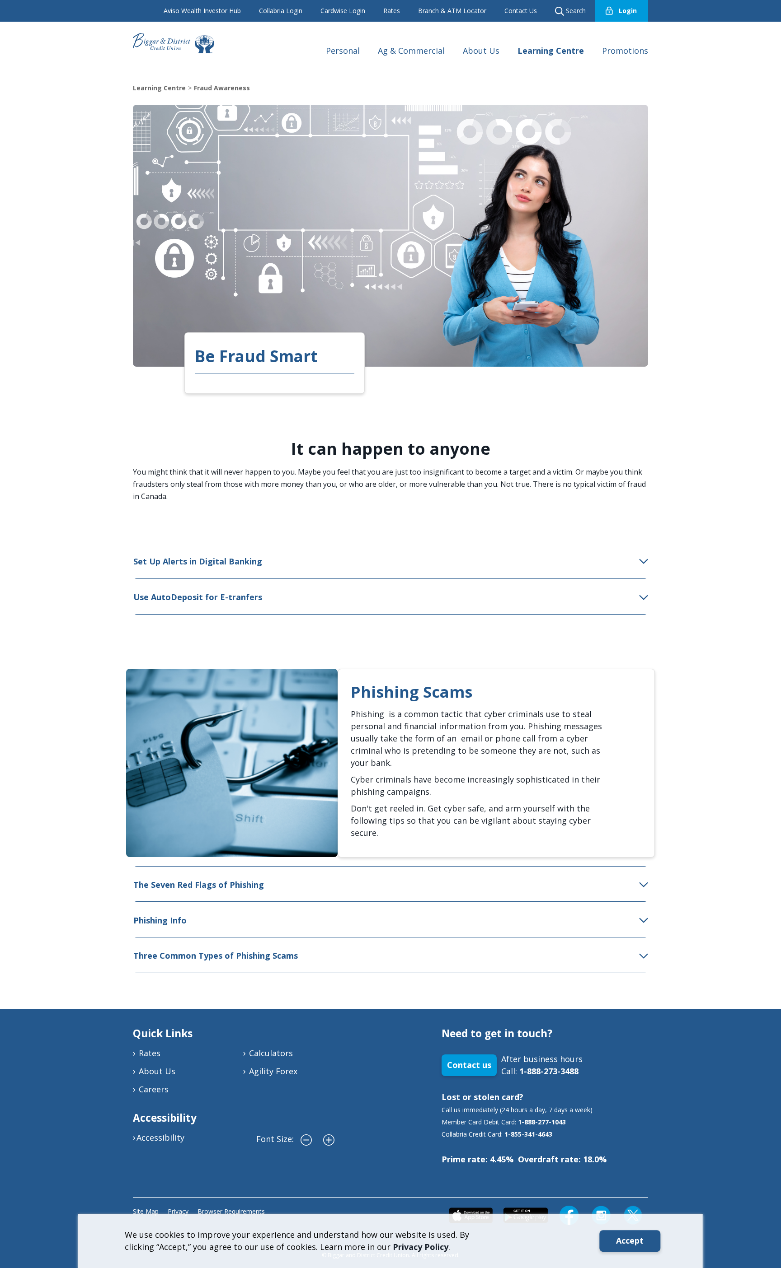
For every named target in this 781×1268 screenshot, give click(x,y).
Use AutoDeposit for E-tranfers (197, 597)
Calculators (271, 1053)
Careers (154, 1089)
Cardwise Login (342, 10)
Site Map (146, 1211)
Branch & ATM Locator (452, 10)
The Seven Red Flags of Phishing (198, 885)
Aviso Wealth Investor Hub (202, 10)
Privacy (178, 1211)
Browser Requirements (231, 1211)
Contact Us (520, 10)
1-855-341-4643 (528, 1134)
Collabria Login (280, 10)
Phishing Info (160, 920)
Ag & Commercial (411, 50)
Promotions (625, 50)
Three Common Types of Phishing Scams (215, 956)
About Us (481, 50)
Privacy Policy (419, 1246)
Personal (343, 50)
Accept (630, 1240)
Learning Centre (551, 50)
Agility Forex (273, 1071)
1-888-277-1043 (542, 1122)
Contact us (469, 1064)
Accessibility (160, 1137)
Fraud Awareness (222, 88)
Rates (391, 10)
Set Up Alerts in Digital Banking (197, 561)
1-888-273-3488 (549, 1071)
